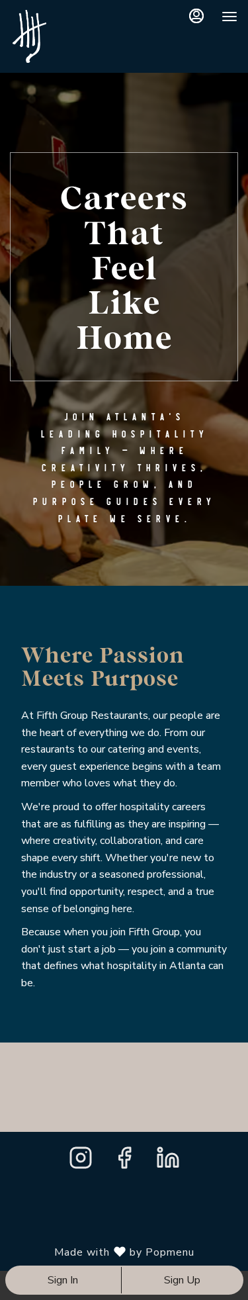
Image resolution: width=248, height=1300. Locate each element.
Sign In (63, 1280)
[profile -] (196, 16)
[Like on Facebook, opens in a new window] (124, 1162)
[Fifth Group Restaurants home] (77, 36)
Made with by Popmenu (102, 1252)
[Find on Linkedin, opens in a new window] (168, 1162)
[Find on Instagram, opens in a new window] (81, 1162)
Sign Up (182, 1280)
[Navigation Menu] (229, 16)
